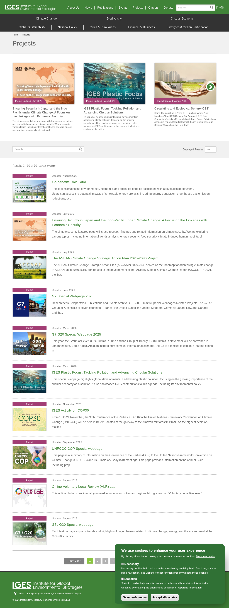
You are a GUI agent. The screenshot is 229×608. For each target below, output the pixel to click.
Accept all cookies (164, 597)
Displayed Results (193, 149)
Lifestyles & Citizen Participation (187, 27)
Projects (138, 7)
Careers (153, 7)
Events (122, 7)
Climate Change (46, 18)
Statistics (130, 578)
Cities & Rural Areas (103, 27)
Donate (168, 7)
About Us (73, 7)
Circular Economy (182, 18)
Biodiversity (114, 18)
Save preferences (135, 597)
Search (212, 5)
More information (205, 556)
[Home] (32, 8)
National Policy (67, 27)
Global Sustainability (32, 27)
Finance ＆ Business (141, 27)
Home (15, 35)
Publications (105, 7)
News (88, 7)
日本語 (220, 7)
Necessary (131, 564)
